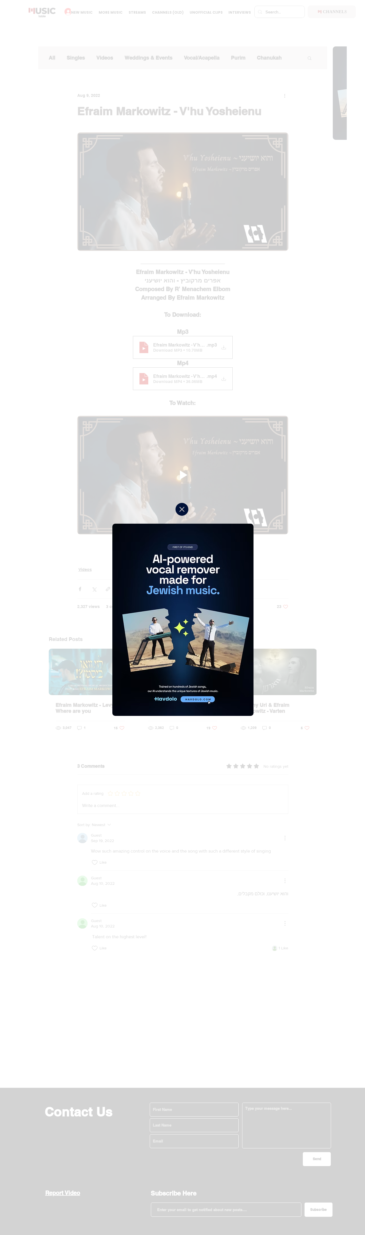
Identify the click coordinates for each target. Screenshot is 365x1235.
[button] (182, 509)
